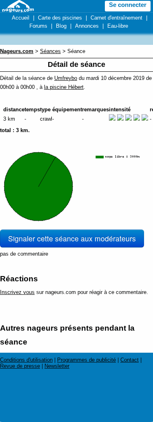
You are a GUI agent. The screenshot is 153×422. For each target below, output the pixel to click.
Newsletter (56, 366)
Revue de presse (20, 366)
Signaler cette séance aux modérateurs (72, 238)
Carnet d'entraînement (116, 18)
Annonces (87, 26)
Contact (129, 360)
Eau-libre (117, 26)
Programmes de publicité (86, 360)
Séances (50, 51)
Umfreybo (65, 78)
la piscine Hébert (64, 87)
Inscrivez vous (17, 292)
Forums (38, 26)
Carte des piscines (60, 18)
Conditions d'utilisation (26, 360)
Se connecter (127, 5)
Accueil (20, 18)
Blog (61, 26)
